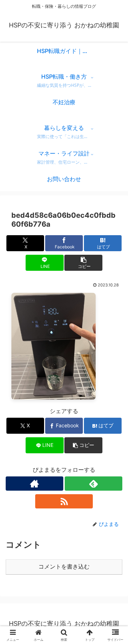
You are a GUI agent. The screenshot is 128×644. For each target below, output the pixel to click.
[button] (83, 263)
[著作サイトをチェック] (34, 483)
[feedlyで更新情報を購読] (93, 483)
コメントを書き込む (64, 567)
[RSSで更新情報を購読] (64, 501)
